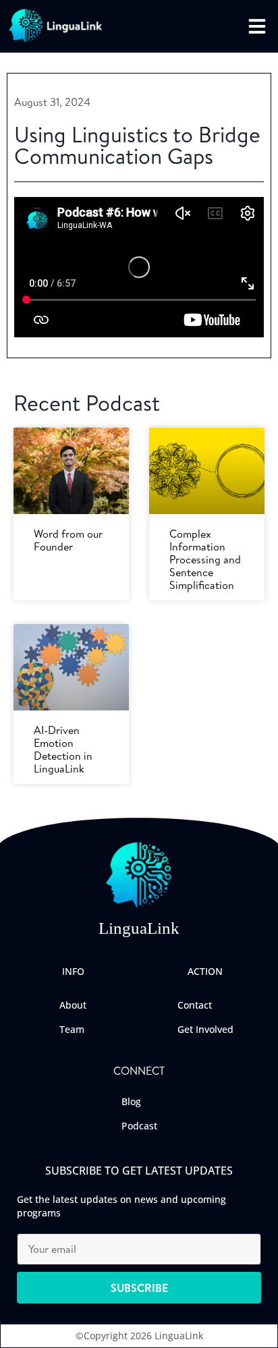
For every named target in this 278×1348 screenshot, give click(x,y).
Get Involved (205, 1029)
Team (71, 1029)
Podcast (139, 1125)
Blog (131, 1101)
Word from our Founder (68, 540)
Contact (194, 1005)
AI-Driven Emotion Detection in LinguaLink (63, 750)
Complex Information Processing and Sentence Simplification (205, 559)
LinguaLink (139, 928)
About (72, 1005)
